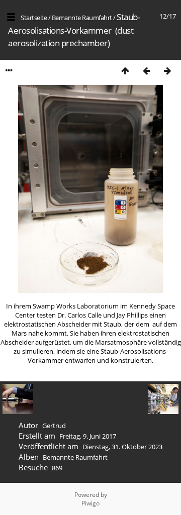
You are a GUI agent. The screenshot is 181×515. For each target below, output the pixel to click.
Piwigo (90, 503)
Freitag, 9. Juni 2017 (87, 436)
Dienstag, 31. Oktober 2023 (122, 446)
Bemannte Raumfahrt (82, 17)
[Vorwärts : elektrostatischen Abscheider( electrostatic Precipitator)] (167, 70)
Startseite (34, 17)
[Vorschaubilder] (125, 70)
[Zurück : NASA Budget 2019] (146, 70)
